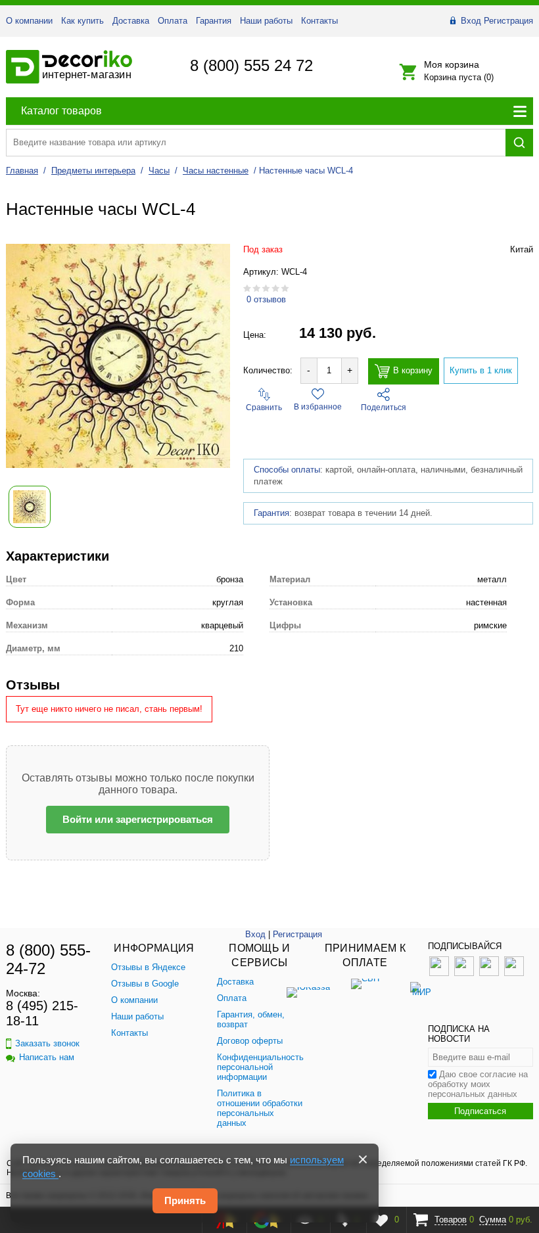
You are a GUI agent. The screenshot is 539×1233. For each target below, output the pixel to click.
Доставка (130, 21)
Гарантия (213, 21)
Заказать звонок (47, 1043)
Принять (185, 1200)
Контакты (319, 21)
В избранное (318, 406)
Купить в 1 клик (481, 370)
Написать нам (46, 1057)
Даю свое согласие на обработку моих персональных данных (478, 1084)
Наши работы (266, 21)
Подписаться (480, 1111)
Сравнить (264, 407)
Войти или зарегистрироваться (137, 819)
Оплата (172, 21)
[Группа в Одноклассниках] (464, 973)
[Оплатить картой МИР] (421, 988)
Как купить (82, 21)
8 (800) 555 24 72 (251, 65)
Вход (471, 21)
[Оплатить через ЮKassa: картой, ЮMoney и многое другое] (308, 988)
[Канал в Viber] (514, 973)
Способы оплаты (287, 470)
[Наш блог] (489, 973)
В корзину (413, 370)
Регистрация (508, 21)
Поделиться (383, 407)
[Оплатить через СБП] (364, 988)
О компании (29, 21)
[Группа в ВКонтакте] (439, 973)
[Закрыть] (363, 1159)
